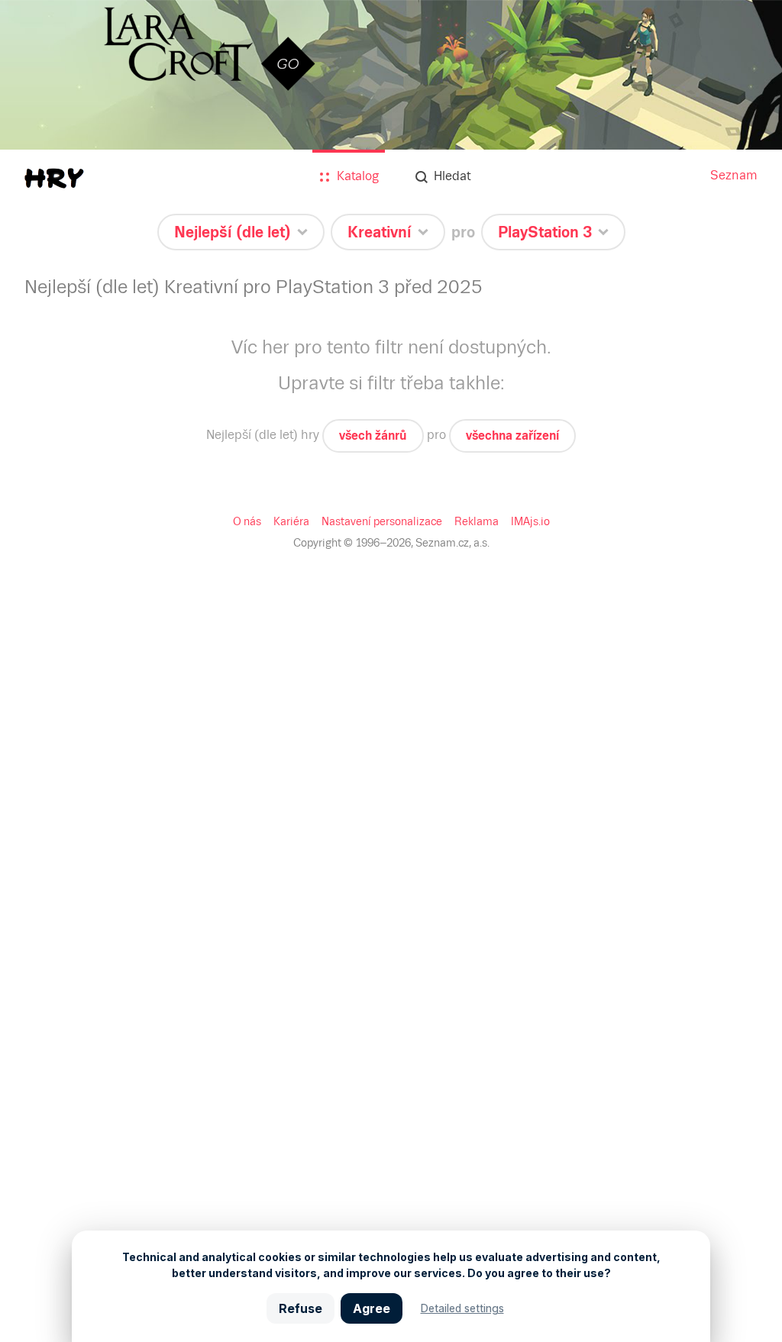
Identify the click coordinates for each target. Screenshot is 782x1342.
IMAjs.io (530, 521)
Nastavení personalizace (382, 521)
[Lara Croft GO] (391, 123)
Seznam (734, 175)
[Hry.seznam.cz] (54, 178)
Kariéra (291, 521)
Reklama (476, 521)
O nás (247, 521)
